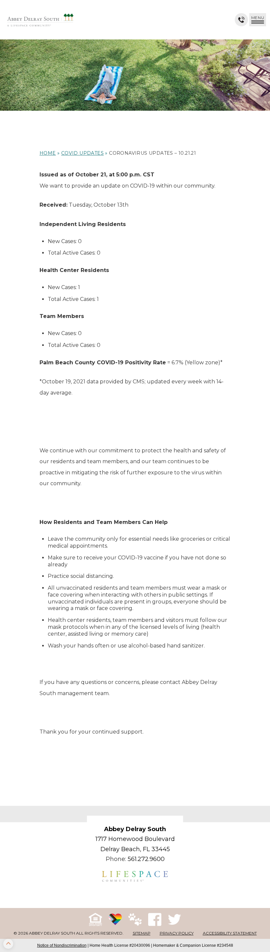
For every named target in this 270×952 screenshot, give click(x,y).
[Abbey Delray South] (40, 19)
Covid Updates (82, 153)
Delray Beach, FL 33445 (135, 849)
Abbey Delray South (135, 829)
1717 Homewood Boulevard (135, 839)
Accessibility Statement (230, 933)
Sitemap (141, 933)
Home (48, 153)
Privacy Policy (177, 933)
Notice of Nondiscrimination (62, 945)
